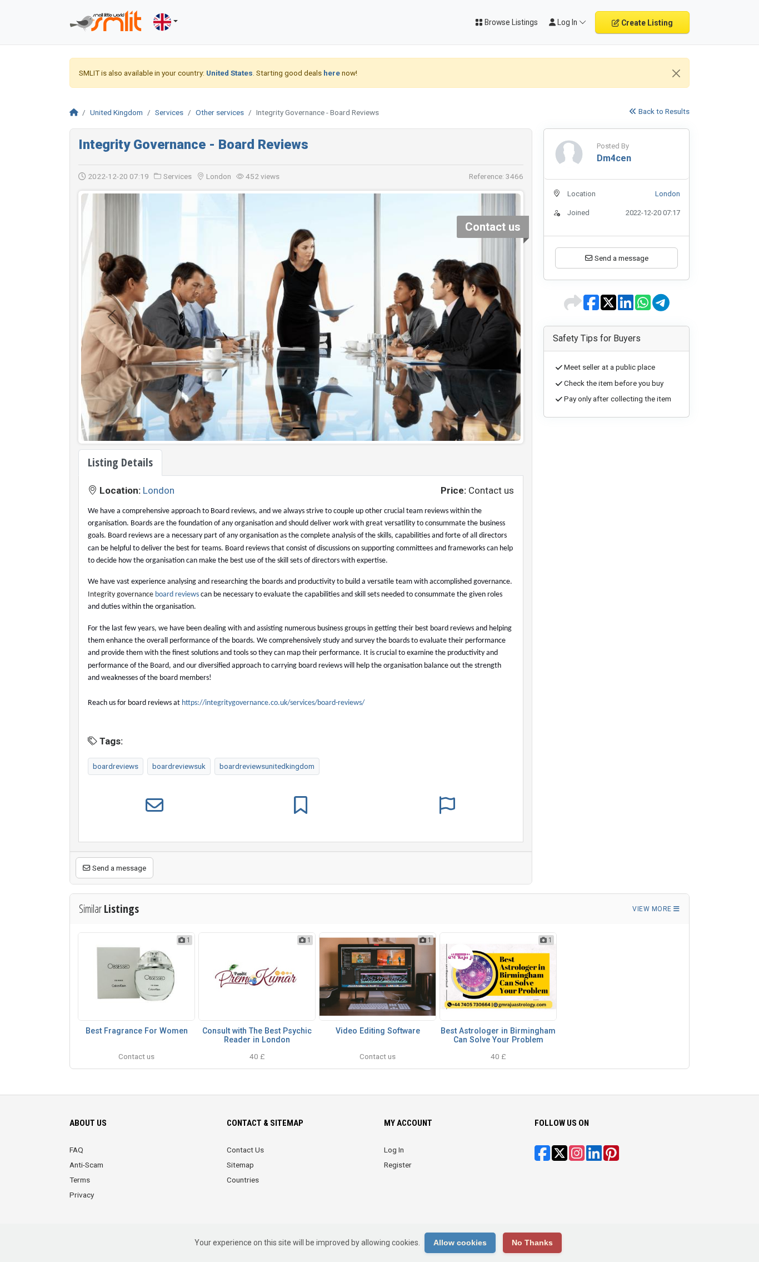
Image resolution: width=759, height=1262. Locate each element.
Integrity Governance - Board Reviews (193, 144)
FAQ (76, 1149)
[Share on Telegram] (661, 306)
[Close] (676, 73)
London (158, 490)
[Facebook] (542, 1156)
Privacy (81, 1194)
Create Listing (646, 22)
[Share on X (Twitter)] (609, 306)
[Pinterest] (611, 1156)
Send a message (118, 867)
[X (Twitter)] (559, 1156)
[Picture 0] (301, 428)
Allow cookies (460, 1242)
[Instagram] (577, 1156)
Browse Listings (510, 22)
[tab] (120, 462)
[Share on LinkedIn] (626, 306)
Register (398, 1164)
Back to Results (663, 111)
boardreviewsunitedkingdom (266, 766)
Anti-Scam (86, 1164)
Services (169, 112)
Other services (220, 112)
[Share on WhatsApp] (643, 306)
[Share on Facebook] (592, 306)
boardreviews (115, 766)
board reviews (177, 594)
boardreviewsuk (179, 766)
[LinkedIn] (594, 1156)
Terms (79, 1179)
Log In (394, 1149)
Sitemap (240, 1164)
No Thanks (532, 1242)
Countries (243, 1179)
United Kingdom (116, 112)
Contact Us (245, 1149)
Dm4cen (614, 158)
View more (652, 909)
